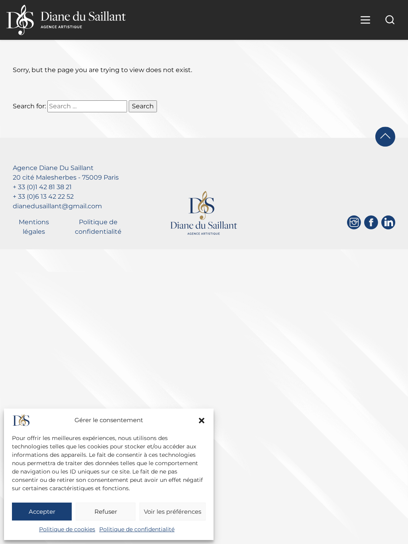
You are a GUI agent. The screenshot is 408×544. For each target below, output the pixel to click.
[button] (202, 421)
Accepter (42, 511)
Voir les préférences (172, 511)
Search (143, 106)
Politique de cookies (67, 529)
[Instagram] (354, 222)
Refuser (105, 511)
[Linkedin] (388, 222)
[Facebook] (371, 222)
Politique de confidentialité (137, 529)
